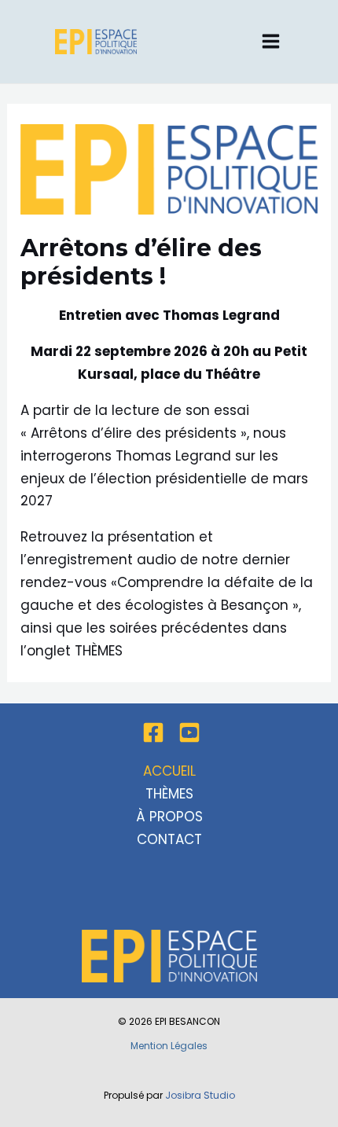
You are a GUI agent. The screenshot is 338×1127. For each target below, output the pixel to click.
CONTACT (169, 839)
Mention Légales (169, 1045)
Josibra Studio (200, 1095)
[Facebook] (153, 732)
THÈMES (99, 650)
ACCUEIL (169, 771)
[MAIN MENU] (272, 42)
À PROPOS (169, 816)
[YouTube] (189, 732)
